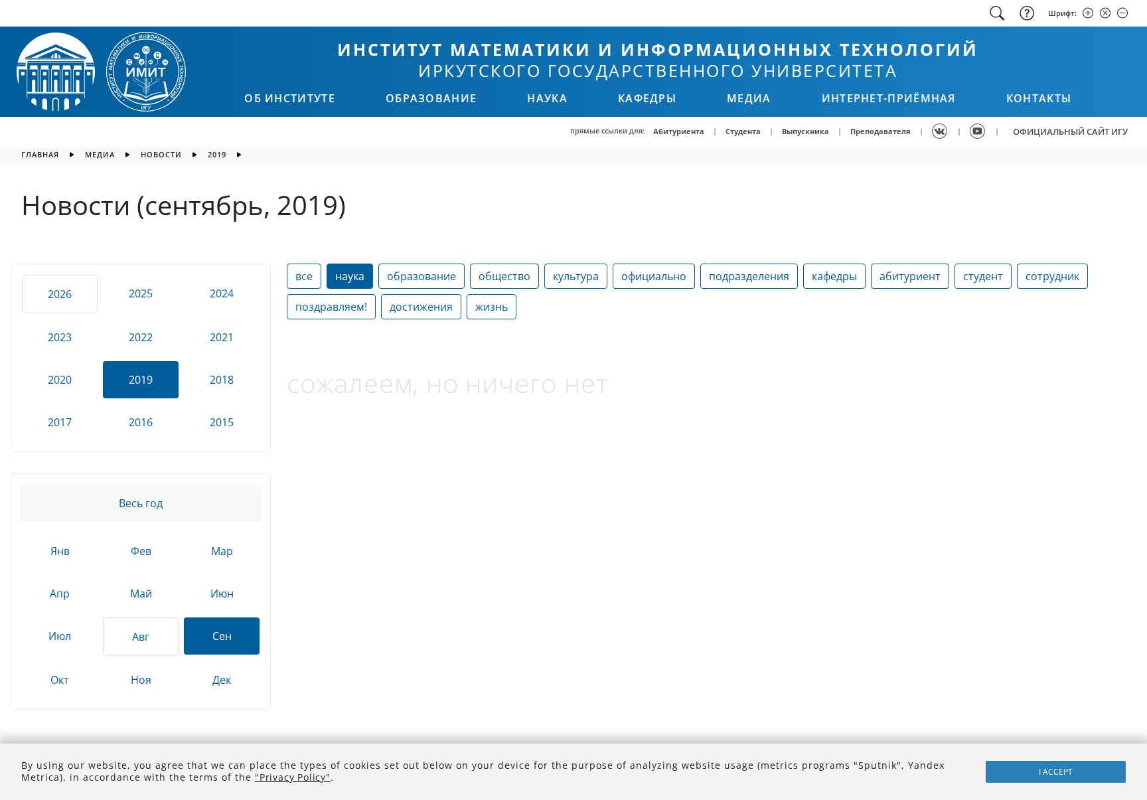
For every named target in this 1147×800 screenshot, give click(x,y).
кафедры (834, 276)
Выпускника (805, 131)
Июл (59, 636)
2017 (60, 422)
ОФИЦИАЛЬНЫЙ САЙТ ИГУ (1070, 131)
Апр (60, 593)
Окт (59, 680)
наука (349, 276)
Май (141, 593)
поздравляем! (331, 306)
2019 (217, 154)
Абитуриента (678, 131)
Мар (222, 551)
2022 (141, 337)
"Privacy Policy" (293, 777)
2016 (141, 422)
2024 (222, 293)
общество (504, 276)
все (304, 276)
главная (40, 154)
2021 (222, 337)
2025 (141, 293)
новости (161, 154)
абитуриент (910, 276)
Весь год (141, 503)
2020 (60, 379)
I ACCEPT (1056, 771)
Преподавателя (880, 131)
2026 (60, 294)
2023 (60, 337)
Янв (60, 551)
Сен (222, 636)
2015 (222, 422)
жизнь (491, 306)
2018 (222, 379)
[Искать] (997, 13)
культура (576, 276)
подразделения (749, 276)
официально (653, 276)
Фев (141, 551)
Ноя (141, 680)
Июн (222, 593)
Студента (743, 131)
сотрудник (1052, 276)
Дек (221, 680)
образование (421, 276)
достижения (421, 306)
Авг (140, 636)
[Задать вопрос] (1025, 13)
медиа (100, 154)
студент (983, 276)
